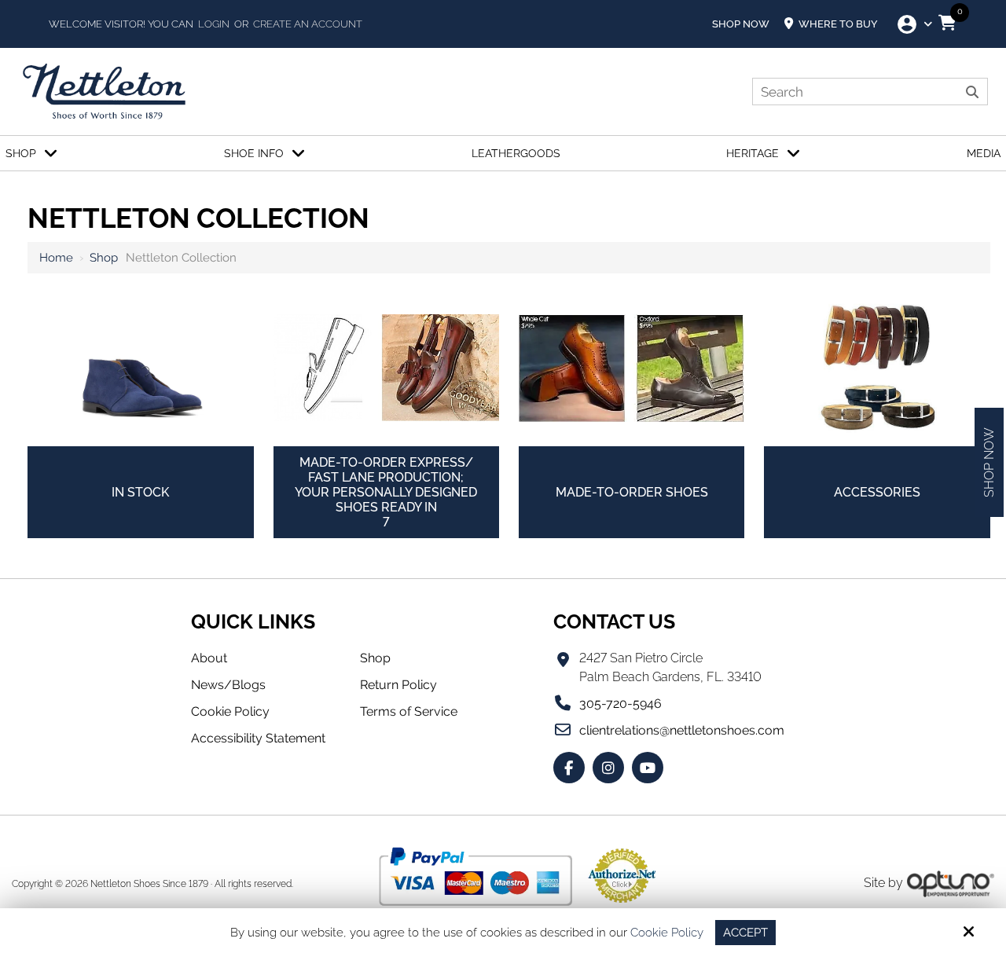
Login (213, 24)
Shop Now (740, 24)
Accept (745, 933)
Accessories (877, 492)
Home (56, 258)
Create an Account (307, 24)
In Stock (140, 492)
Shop (104, 258)
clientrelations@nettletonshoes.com (681, 730)
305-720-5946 (620, 703)
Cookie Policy (666, 933)
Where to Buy (837, 24)
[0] (946, 22)
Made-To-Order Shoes (632, 492)
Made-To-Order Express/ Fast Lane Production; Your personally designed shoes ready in (386, 492)
